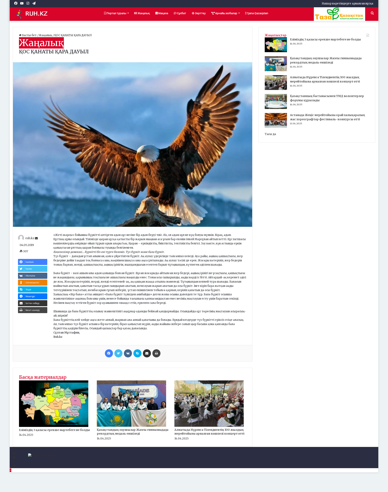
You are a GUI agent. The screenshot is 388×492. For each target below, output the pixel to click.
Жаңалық (143, 13)
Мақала (163, 13)
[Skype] (137, 353)
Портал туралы (116, 13)
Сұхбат (181, 13)
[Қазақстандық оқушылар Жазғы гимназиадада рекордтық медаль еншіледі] (131, 426)
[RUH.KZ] (33, 14)
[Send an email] (36, 238)
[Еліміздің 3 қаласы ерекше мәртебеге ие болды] (53, 426)
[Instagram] (14, 461)
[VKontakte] (128, 353)
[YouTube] (14, 457)
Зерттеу (200, 13)
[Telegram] (14, 466)
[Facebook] (109, 353)
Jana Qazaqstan (258, 13)
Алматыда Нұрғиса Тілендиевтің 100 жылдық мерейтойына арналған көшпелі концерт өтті (209, 431)
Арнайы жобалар (226, 13)
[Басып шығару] (156, 353)
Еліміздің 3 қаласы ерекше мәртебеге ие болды (54, 430)
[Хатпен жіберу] (147, 353)
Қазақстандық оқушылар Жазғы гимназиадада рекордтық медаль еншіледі (132, 431)
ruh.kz (29, 238)
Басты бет (29, 35)
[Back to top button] (10, 470)
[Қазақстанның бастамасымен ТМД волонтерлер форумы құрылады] (276, 108)
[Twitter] (118, 353)
